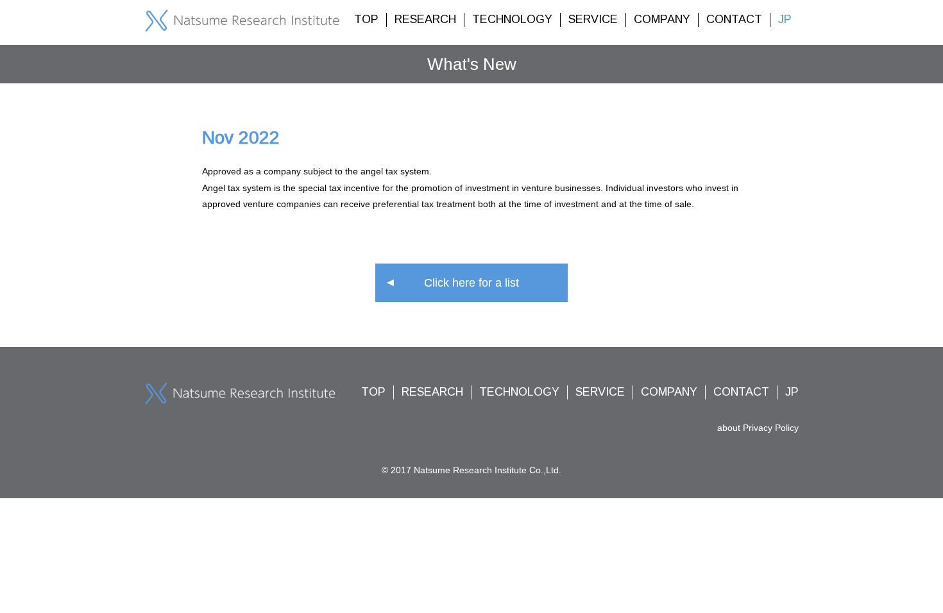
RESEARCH (425, 19)
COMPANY (662, 19)
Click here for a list (471, 282)
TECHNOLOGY (512, 19)
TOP (366, 19)
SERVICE (593, 19)
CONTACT (734, 19)
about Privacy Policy (758, 428)
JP (785, 19)
